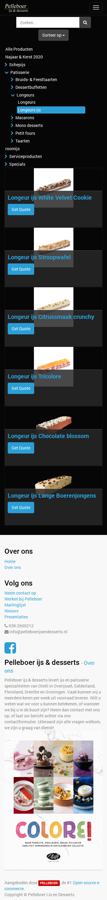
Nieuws (11, 611)
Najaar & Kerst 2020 (24, 57)
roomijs (12, 148)
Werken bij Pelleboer (23, 599)
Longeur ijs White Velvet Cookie (50, 197)
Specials (17, 164)
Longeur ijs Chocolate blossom (48, 436)
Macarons (24, 117)
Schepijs (17, 64)
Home (9, 561)
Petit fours (25, 133)
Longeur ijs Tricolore (34, 376)
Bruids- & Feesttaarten (36, 79)
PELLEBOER (49, 883)
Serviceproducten (25, 156)
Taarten (22, 141)
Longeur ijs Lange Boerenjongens (52, 495)
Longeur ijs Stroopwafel (39, 257)
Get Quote (21, 209)
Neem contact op (20, 593)
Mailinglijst (15, 605)
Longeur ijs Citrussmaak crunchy (51, 316)
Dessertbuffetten (31, 87)
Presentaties (16, 617)
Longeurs (25, 95)
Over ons (12, 567)
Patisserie (19, 72)
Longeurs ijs (29, 110)
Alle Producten (19, 49)
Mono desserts (29, 125)
